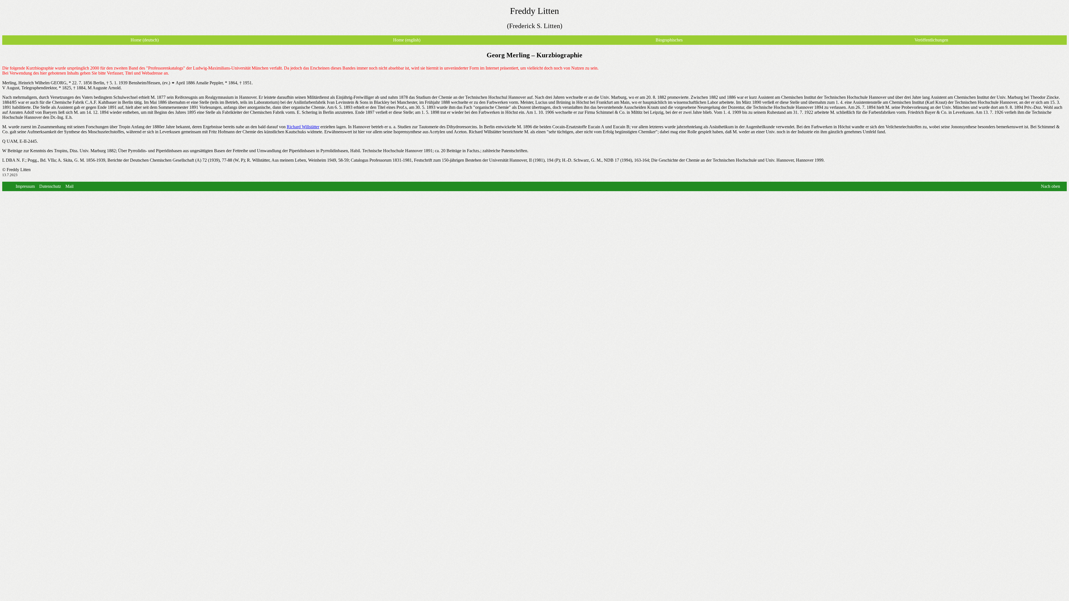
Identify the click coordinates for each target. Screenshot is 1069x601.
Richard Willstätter (303, 126)
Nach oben (1050, 186)
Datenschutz (50, 186)
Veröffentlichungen (931, 40)
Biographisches (669, 40)
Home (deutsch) (145, 40)
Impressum (25, 186)
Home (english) (406, 40)
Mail (69, 186)
